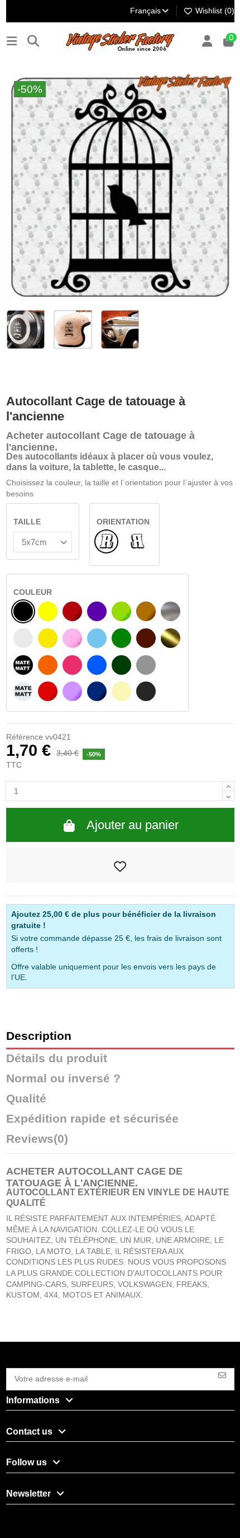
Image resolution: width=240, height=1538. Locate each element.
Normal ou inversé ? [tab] (63, 1079)
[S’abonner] (222, 1374)
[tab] (120, 1141)
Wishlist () (213, 10)
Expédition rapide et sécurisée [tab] (92, 1119)
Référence (24, 736)
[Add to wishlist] (120, 865)
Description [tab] (38, 1036)
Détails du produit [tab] (56, 1058)
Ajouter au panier (133, 825)
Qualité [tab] (26, 1099)
